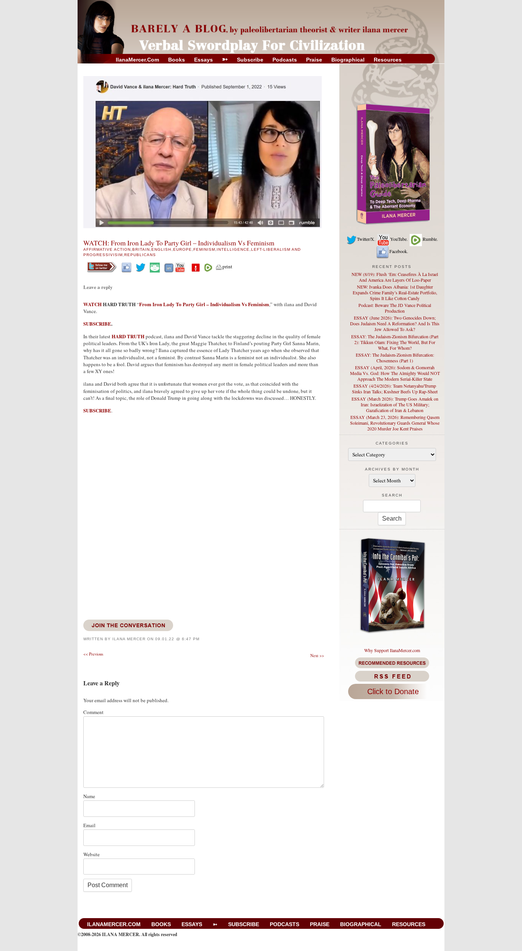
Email (89, 825)
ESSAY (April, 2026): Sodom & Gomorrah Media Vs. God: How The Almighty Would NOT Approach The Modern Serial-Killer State (395, 373)
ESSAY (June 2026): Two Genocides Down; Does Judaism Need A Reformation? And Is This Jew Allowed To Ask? (394, 323)
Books (176, 60)
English (161, 249)
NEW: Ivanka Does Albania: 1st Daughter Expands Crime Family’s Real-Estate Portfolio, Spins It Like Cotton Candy (395, 292)
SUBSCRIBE (97, 323)
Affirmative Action (107, 249)
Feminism (204, 249)
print (227, 266)
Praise (314, 60)
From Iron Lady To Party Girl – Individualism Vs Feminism (204, 304)
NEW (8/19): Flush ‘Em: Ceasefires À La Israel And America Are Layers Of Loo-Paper (395, 277)
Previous (93, 654)
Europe (182, 249)
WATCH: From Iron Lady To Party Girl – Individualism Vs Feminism (178, 242)
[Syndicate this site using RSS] (392, 676)
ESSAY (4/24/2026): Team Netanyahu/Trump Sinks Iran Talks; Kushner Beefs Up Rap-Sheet (395, 388)
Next (317, 655)
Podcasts (284, 60)
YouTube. (399, 239)
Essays (203, 60)
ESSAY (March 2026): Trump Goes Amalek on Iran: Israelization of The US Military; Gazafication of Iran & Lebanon (395, 404)
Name (89, 796)
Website (91, 854)
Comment (93, 712)
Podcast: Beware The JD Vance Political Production (394, 308)
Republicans (140, 255)
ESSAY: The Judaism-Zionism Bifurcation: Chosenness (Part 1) (395, 358)
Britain (141, 249)
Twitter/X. (366, 239)
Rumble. (430, 239)
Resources (388, 60)
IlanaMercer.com (137, 60)
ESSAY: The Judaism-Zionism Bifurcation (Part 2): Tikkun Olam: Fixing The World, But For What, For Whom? (394, 342)
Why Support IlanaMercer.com (392, 650)
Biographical (348, 60)
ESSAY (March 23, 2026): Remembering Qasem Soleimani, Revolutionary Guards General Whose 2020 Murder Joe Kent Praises (394, 423)
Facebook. (398, 251)
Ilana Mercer (129, 639)
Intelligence (233, 249)
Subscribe (250, 60)
